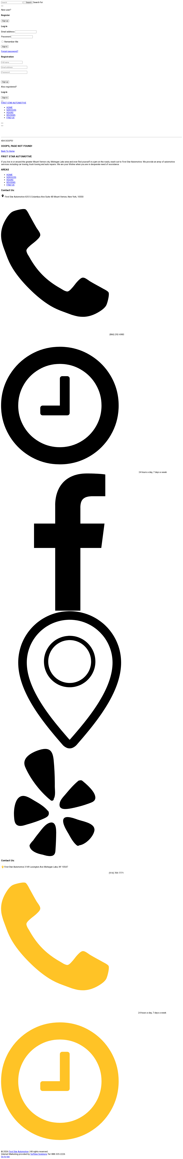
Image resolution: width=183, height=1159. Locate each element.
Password (6, 36)
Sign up (5, 21)
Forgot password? (9, 51)
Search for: (38, 2)
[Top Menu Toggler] (2, 125)
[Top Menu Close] (2, 123)
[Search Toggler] (2, 5)
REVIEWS (10, 115)
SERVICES (11, 110)
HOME (9, 107)
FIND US (10, 117)
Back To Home (8, 151)
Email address (7, 31)
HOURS (9, 112)
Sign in (5, 98)
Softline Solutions (38, 1154)
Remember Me (11, 41)
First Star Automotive (19, 1151)
